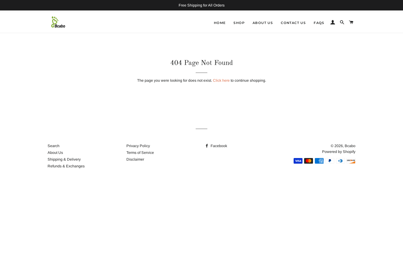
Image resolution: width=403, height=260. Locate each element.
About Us (55, 153)
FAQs (319, 23)
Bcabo (350, 146)
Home (220, 23)
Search (53, 146)
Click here (221, 80)
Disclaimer (135, 159)
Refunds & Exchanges (66, 166)
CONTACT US (293, 23)
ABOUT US (263, 23)
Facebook (218, 146)
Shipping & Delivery (64, 159)
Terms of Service (140, 153)
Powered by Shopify (338, 152)
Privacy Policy (138, 146)
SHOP (239, 23)
